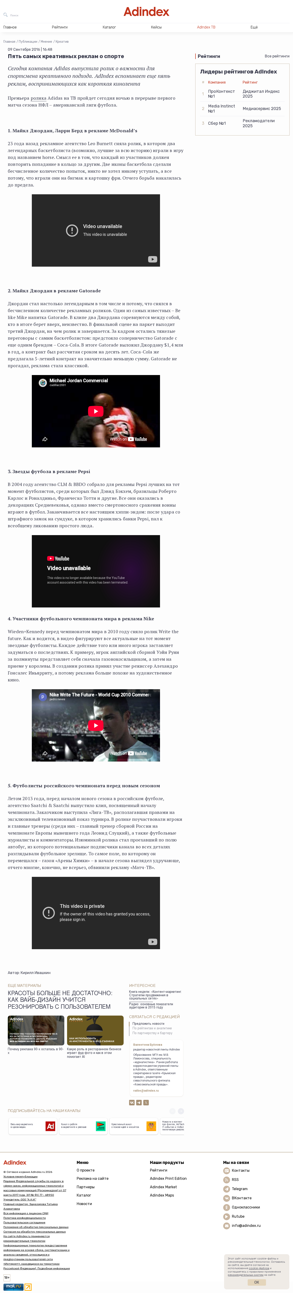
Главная (9, 42)
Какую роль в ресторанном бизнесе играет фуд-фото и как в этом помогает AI (94, 1053)
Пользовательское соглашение (24, 1222)
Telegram (240, 1189)
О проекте (86, 1170)
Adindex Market (163, 1187)
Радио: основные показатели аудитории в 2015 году (151, 1006)
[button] (181, 1111)
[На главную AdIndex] (146, 11)
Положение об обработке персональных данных (35, 1227)
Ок (256, 1282)
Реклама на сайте (93, 1178)
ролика (38, 98)
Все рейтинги (277, 56)
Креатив (62, 42)
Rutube (238, 1216)
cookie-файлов (259, 1268)
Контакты (241, 1170)
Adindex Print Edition (168, 1178)
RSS (235, 1179)
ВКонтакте (242, 1198)
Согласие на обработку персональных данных (34, 1231)
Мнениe (46, 42)
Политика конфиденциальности (24, 1218)
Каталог (84, 1195)
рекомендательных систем (245, 1274)
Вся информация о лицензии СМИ (25, 1213)
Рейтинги (158, 1170)
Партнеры (86, 1187)
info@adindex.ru (246, 1225)
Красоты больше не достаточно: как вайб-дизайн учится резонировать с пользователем (60, 1000)
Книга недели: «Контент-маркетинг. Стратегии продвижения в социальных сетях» (155, 995)
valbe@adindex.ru (146, 1091)
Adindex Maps (162, 1195)
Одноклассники (246, 1207)
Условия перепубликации (20, 1176)
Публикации (28, 42)
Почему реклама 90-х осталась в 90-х (36, 1051)
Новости (84, 1204)
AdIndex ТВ (206, 27)
